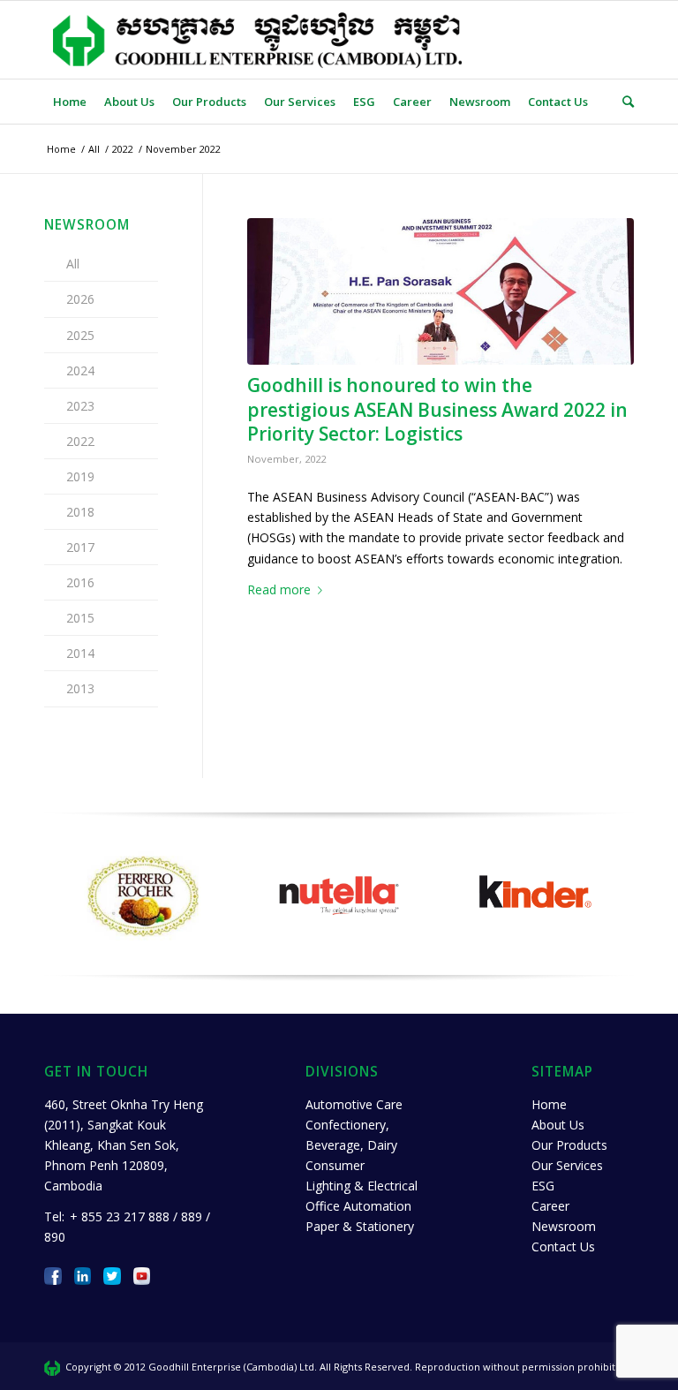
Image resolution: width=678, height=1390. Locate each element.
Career (550, 1205)
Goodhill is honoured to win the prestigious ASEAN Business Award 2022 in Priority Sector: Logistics (437, 409)
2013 (80, 688)
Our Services (567, 1165)
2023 (80, 405)
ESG (542, 1185)
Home (549, 1104)
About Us (557, 1124)
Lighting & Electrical (361, 1185)
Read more (279, 589)
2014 (80, 653)
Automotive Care (354, 1104)
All (72, 263)
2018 (80, 511)
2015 (80, 617)
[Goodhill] (440, 291)
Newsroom (563, 1226)
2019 (80, 476)
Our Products (569, 1145)
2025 (80, 335)
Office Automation (358, 1205)
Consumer (335, 1165)
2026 (80, 299)
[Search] (624, 101)
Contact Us (563, 1246)
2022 (80, 441)
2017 (80, 547)
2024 (80, 370)
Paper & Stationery (359, 1226)
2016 (80, 582)
